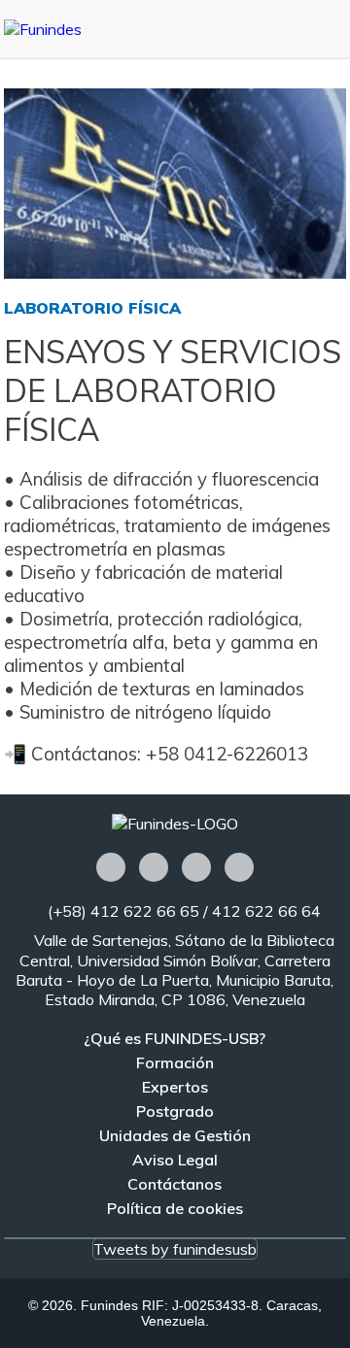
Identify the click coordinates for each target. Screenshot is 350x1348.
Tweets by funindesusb (175, 1249)
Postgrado (175, 1111)
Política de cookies (175, 1208)
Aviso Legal (175, 1159)
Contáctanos (174, 1184)
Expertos (175, 1086)
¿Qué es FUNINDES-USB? (174, 1038)
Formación (175, 1062)
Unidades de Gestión (175, 1135)
